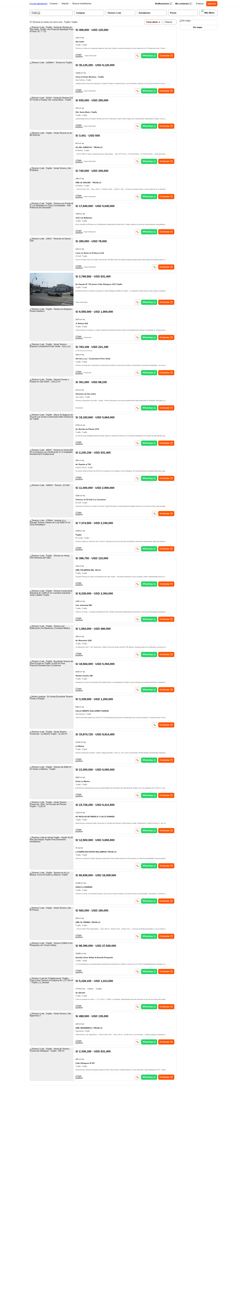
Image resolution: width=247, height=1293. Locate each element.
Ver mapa (197, 27)
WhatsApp (148, 56)
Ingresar (212, 4)
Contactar (164, 56)
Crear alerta (152, 22)
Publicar (200, 4)
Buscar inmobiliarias (82, 3)
